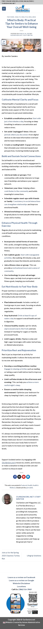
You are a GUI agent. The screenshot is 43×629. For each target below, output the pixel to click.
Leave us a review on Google (21, 580)
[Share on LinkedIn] (28, 477)
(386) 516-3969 (25, 589)
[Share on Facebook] (15, 477)
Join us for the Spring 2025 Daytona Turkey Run (11, 555)
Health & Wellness (28, 17)
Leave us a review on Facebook (21, 577)
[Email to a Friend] (19, 477)
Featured (10, 17)
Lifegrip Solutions (34, 555)
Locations (21, 586)
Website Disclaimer (21, 583)
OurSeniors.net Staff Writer (21, 35)
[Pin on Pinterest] (24, 477)
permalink (29, 488)
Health (18, 17)
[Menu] (4, 9)
